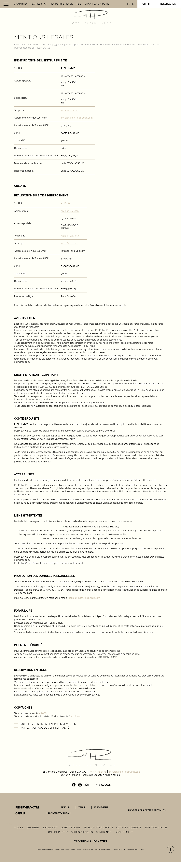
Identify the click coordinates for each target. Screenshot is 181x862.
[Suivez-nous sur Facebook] (74, 784)
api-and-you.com (70, 211)
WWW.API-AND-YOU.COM (69, 850)
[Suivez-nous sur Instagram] (80, 784)
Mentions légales (102, 850)
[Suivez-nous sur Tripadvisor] (86, 784)
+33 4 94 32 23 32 (69, 110)
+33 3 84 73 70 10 (70, 235)
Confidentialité (118, 850)
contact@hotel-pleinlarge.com (77, 117)
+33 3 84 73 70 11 (69, 243)
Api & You (66, 203)
